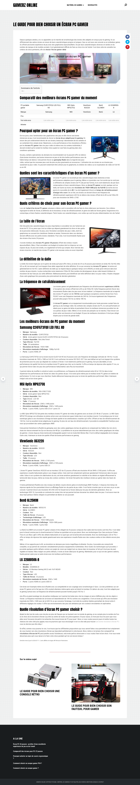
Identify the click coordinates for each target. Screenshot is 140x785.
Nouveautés (92, 5)
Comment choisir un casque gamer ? (26, 768)
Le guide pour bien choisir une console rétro (40, 692)
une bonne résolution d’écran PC (107, 622)
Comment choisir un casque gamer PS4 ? (27, 763)
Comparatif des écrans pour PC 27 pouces (28, 751)
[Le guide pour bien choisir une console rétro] (44, 676)
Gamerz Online (25, 5)
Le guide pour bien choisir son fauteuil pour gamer (92, 707)
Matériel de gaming (74, 5)
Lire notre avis (49, 120)
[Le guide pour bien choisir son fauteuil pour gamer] (96, 683)
